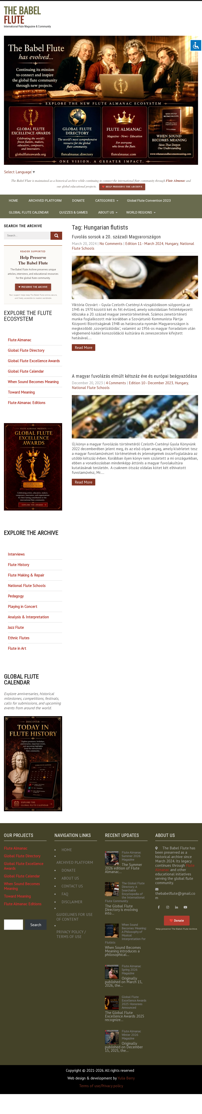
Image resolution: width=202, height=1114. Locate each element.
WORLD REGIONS (139, 212)
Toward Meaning (21, 392)
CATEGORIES (105, 200)
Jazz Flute (16, 627)
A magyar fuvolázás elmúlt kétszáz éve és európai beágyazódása (134, 376)
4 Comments (116, 382)
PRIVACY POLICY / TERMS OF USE (71, 934)
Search (35, 924)
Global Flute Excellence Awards (34, 360)
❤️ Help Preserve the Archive (122, 186)
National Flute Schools (90, 387)
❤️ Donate (176, 920)
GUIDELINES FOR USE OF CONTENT (74, 917)
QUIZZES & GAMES (73, 212)
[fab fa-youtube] (185, 907)
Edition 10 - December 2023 (151, 382)
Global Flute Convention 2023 (149, 200)
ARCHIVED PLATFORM (45, 200)
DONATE (78, 200)
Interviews (16, 554)
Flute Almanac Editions (26, 402)
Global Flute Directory (26, 350)
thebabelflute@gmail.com (175, 895)
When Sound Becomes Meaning (33, 381)
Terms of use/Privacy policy (101, 1085)
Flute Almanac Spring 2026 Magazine (131, 969)
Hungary (171, 243)
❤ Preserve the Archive (33, 287)
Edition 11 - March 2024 (144, 243)
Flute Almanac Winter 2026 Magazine (131, 1034)
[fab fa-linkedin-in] (176, 907)
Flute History (18, 564)
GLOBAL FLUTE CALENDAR (29, 212)
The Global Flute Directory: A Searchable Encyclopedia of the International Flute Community (125, 892)
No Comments (110, 243)
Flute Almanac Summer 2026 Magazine (131, 856)
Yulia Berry (126, 1078)
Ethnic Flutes (18, 637)
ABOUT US (106, 212)
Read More (83, 347)
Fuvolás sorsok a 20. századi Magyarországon (116, 237)
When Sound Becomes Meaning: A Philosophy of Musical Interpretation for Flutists (126, 933)
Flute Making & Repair (26, 575)
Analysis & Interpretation (28, 617)
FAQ (65, 894)
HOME (13, 200)
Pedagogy (16, 596)
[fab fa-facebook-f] (158, 907)
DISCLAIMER (72, 901)
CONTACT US (72, 886)
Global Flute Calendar (26, 371)
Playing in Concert (22, 606)
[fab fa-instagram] (167, 907)
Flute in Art (17, 648)
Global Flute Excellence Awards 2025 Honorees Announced (134, 1002)
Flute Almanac (176, 180)
